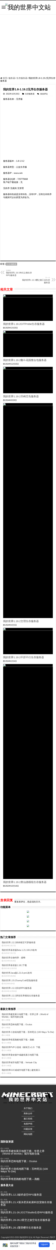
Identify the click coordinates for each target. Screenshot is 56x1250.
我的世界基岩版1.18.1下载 (14, 965)
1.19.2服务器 (11, 264)
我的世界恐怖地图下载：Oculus (17, 1024)
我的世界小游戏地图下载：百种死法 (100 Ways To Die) (28, 1032)
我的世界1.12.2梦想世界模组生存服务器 (21, 995)
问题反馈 (28, 1129)
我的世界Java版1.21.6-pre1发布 (17, 973)
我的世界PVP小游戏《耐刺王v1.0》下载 (21, 1047)
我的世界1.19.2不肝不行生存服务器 (23, 657)
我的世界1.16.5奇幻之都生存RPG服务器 (19, 273)
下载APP (44, 1245)
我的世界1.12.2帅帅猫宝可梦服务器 (18, 942)
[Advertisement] (28, 46)
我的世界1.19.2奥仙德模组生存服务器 (25, 882)
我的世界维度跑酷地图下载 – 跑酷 (18, 1039)
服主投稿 (28, 1118)
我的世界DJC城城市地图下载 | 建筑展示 (21, 1070)
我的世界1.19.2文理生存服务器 (21, 621)
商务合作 (28, 1113)
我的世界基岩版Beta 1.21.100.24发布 (19, 950)
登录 (38, 901)
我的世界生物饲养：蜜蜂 (13, 957)
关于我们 (28, 1108)
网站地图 (28, 1134)
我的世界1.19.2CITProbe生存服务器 (24, 324)
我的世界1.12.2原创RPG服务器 (17, 988)
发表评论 (44, 94)
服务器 (12, 78)
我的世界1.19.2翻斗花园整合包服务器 (25, 360)
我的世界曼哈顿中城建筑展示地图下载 (20, 1055)
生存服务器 (22, 78)
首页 (4, 78)
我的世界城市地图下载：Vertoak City (19, 1062)
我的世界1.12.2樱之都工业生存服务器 (36, 280)
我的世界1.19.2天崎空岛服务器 (21, 396)
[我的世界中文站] (28, 6)
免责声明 (28, 1124)
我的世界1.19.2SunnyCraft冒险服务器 (19, 980)
